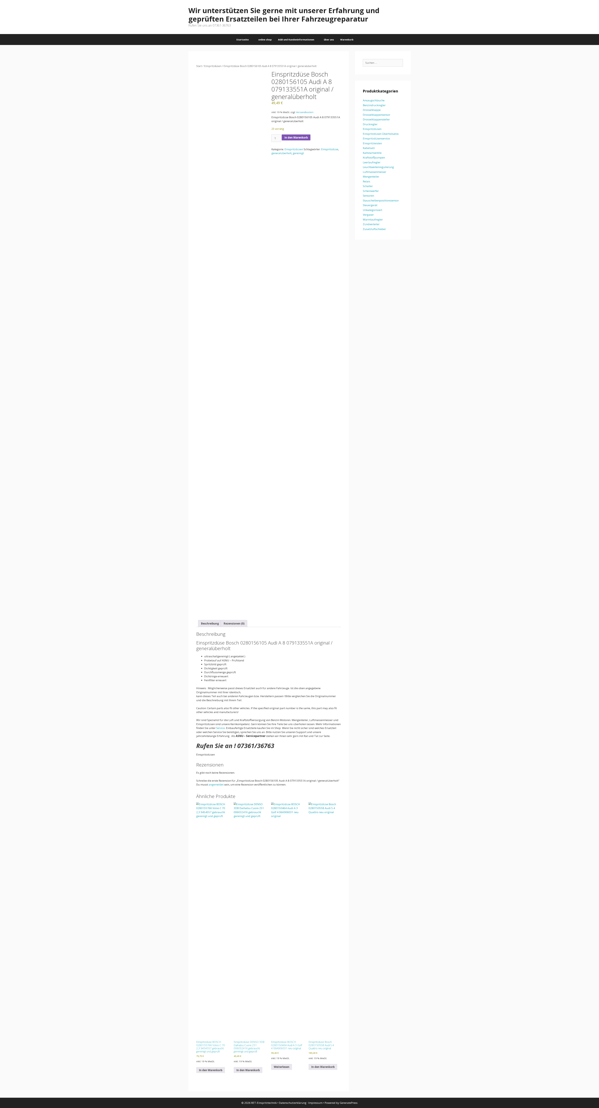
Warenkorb (346, 39)
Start (199, 66)
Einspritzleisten (372, 143)
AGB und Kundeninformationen (296, 39)
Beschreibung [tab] (210, 623)
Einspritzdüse (329, 149)
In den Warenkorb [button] (210, 1070)
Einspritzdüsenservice (376, 138)
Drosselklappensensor (376, 115)
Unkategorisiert (372, 210)
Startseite (242, 39)
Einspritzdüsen (212, 66)
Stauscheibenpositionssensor (381, 200)
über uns (329, 39)
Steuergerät (370, 205)
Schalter (368, 186)
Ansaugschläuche (374, 100)
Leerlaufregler (371, 162)
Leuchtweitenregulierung (378, 167)
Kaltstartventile (372, 153)
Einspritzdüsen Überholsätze (381, 134)
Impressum (315, 1103)
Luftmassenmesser (374, 172)
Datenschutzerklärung (292, 1103)
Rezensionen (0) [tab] (234, 623)
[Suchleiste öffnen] (361, 39)
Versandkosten (304, 112)
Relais (366, 181)
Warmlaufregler (373, 219)
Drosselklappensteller (376, 119)
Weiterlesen (281, 1067)
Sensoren (368, 195)
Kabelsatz (369, 148)
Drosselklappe (372, 110)
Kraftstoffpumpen (374, 157)
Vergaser (368, 214)
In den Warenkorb (296, 137)
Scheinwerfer (371, 191)
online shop (265, 39)
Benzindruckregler (374, 105)
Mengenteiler (371, 176)
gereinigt (298, 153)
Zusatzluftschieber (374, 229)
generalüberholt (281, 153)
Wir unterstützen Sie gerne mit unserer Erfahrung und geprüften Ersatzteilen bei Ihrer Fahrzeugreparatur (284, 15)
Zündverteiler (371, 224)
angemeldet (216, 784)
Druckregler (370, 124)
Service (220, 728)
